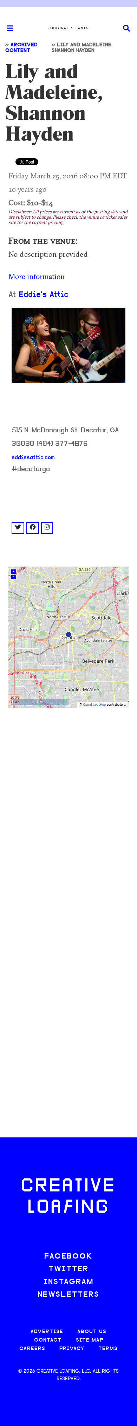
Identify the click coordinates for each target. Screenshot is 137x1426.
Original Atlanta (68, 28)
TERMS (108, 1348)
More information (36, 276)
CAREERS (32, 1348)
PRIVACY (71, 1348)
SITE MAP (89, 1340)
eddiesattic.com (33, 458)
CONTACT (48, 1340)
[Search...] (126, 28)
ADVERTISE (47, 1332)
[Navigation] (7, 28)
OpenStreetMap (94, 704)
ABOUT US (91, 1332)
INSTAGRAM (68, 1282)
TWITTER (68, 1269)
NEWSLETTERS (68, 1295)
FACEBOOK (68, 1257)
